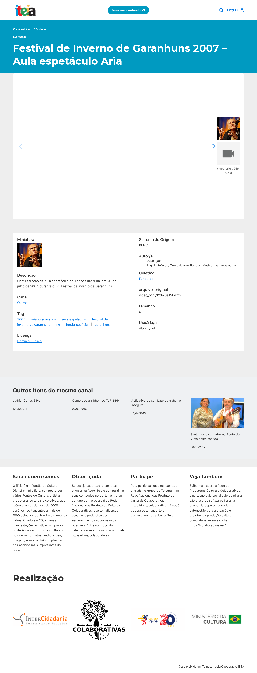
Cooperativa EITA (232, 666)
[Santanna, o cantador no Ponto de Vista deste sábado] (217, 413)
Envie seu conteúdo (126, 10)
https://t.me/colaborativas (90, 535)
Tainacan (208, 666)
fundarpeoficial (77, 324)
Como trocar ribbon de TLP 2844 (96, 400)
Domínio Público (29, 341)
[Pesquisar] (221, 10)
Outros (22, 303)
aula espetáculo (74, 319)
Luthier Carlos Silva (26, 400)
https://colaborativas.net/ (208, 525)
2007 (21, 319)
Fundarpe (146, 279)
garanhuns (103, 324)
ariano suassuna (43, 319)
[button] (213, 146)
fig (58, 324)
